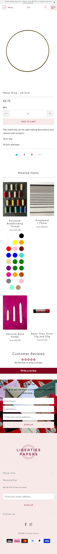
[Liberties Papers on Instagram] (31, 524)
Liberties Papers (31, 533)
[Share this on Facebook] (24, 155)
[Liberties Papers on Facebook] (26, 524)
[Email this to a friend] (39, 155)
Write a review (28, 370)
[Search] (46, 7)
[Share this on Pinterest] (32, 155)
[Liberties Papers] (28, 7)
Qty (5, 107)
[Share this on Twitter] (16, 155)
